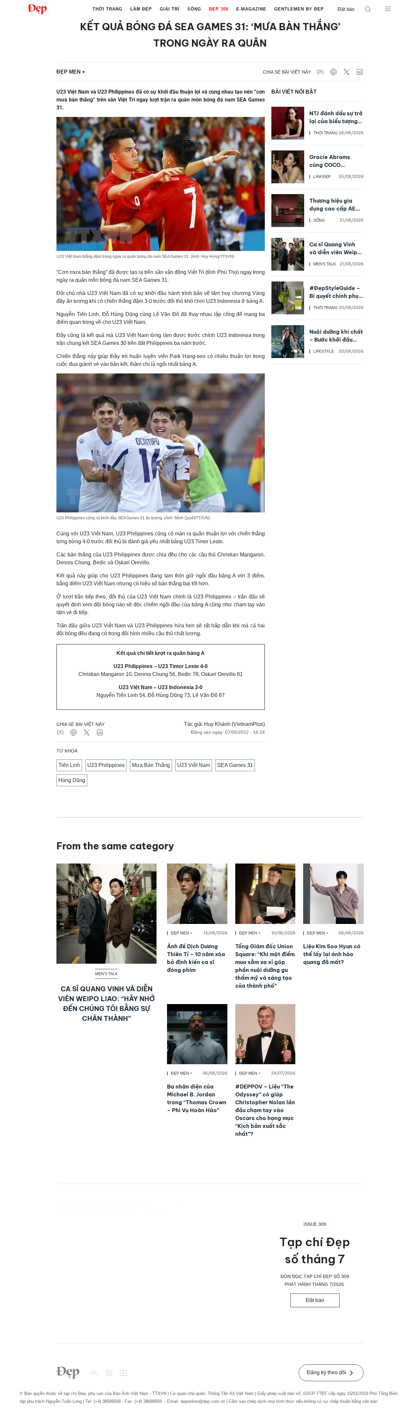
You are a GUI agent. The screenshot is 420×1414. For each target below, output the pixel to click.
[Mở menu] (388, 8)
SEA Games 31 (235, 765)
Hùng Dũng (71, 780)
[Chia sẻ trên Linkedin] (360, 72)
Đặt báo (346, 9)
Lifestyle (323, 351)
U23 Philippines (106, 765)
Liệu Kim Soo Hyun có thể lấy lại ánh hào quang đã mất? (332, 954)
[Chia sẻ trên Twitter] (346, 72)
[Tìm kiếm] (368, 9)
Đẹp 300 (218, 9)
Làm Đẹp (141, 9)
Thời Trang (107, 9)
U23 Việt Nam (193, 765)
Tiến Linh (69, 765)
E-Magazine (251, 9)
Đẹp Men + (70, 72)
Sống (194, 9)
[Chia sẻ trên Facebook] (320, 72)
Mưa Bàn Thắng (151, 765)
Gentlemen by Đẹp (299, 9)
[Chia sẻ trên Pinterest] (333, 72)
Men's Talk (324, 264)
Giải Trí (169, 9)
